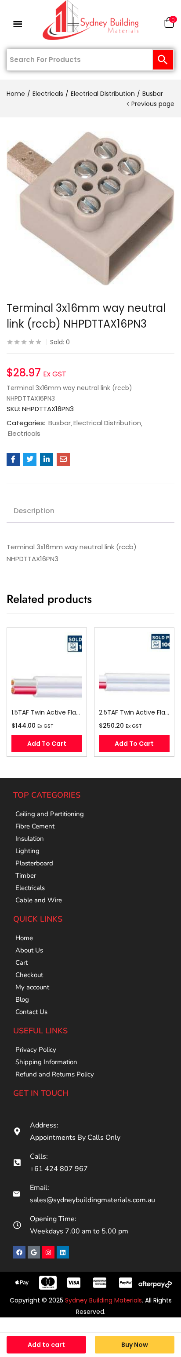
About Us (29, 950)
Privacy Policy (35, 1049)
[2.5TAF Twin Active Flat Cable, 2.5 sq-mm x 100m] (134, 667)
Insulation (29, 838)
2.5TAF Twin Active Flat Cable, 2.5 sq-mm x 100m (134, 712)
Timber (25, 875)
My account (32, 987)
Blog (22, 999)
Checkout (29, 974)
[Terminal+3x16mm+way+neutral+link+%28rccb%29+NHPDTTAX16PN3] (29, 459)
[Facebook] (19, 1252)
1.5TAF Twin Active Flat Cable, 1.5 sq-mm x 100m (46, 712)
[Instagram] (48, 1252)
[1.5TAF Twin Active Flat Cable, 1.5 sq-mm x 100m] (46, 667)
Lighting (27, 850)
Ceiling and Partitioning (49, 814)
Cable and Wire (38, 900)
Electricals (48, 93)
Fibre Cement (34, 826)
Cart (21, 962)
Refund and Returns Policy (54, 1074)
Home (16, 93)
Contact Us (31, 1011)
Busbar (152, 93)
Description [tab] (34, 511)
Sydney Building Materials (103, 1300)
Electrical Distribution (103, 93)
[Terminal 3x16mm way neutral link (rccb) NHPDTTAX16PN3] (13, 459)
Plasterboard (34, 863)
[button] (169, 24)
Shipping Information (46, 1062)
